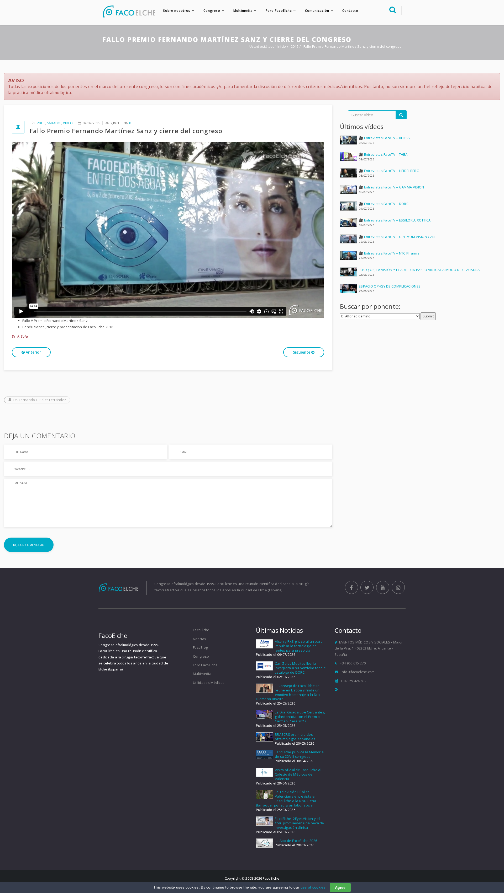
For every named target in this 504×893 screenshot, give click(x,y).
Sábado (54, 123)
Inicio (281, 46)
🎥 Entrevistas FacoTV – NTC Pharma (389, 253)
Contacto (350, 10)
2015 (295, 46)
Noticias (199, 638)
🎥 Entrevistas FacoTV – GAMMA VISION (391, 187)
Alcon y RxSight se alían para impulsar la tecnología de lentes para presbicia (299, 646)
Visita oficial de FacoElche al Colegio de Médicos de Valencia (298, 774)
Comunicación (317, 10)
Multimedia (243, 10)
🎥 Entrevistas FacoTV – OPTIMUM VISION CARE (398, 236)
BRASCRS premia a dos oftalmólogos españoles (295, 736)
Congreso (211, 10)
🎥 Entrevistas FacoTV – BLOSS (384, 138)
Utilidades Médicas (208, 682)
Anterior (33, 352)
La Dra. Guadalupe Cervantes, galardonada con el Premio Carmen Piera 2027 (300, 716)
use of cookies (313, 887)
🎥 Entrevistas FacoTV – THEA (383, 154)
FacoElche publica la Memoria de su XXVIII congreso (299, 754)
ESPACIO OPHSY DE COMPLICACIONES (390, 286)
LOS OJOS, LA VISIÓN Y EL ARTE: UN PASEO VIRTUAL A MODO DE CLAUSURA (419, 269)
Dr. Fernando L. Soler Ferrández (39, 399)
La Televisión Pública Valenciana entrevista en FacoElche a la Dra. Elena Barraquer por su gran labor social (286, 798)
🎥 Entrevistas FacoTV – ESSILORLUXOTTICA (395, 220)
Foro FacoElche (279, 10)
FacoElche (201, 629)
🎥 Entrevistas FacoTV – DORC (383, 203)
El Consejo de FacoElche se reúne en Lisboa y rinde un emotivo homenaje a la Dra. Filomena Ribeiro (288, 692)
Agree (340, 887)
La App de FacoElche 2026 (296, 840)
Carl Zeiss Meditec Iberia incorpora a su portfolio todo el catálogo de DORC (301, 668)
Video (68, 123)
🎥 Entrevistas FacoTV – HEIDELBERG (389, 170)
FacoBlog (200, 647)
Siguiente (302, 352)
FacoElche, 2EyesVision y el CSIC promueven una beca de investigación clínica (299, 823)
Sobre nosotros (176, 10)
